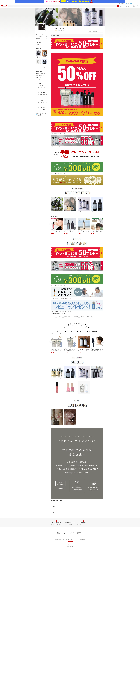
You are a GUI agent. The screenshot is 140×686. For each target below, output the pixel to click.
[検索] (118, 6)
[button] (136, 3)
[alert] (77, 35)
